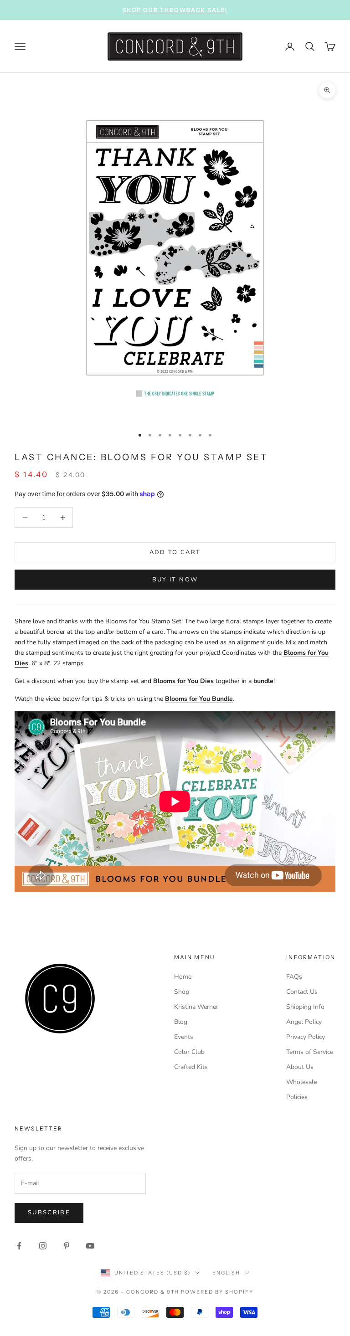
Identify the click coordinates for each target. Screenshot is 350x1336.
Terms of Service (309, 1052)
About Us (300, 1067)
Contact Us (302, 991)
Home (182, 976)
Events (183, 1037)
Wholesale (301, 1082)
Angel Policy (304, 1021)
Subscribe (49, 1212)
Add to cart (175, 552)
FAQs (294, 976)
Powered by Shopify (217, 1292)
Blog (180, 1021)
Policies (297, 1097)
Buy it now (175, 580)
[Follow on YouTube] (90, 1245)
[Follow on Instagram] (42, 1245)
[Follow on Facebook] (19, 1245)
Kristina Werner (196, 1006)
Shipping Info (305, 1006)
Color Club (189, 1052)
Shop (181, 991)
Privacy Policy (305, 1037)
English (226, 1272)
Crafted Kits (191, 1067)
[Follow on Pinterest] (66, 1245)
